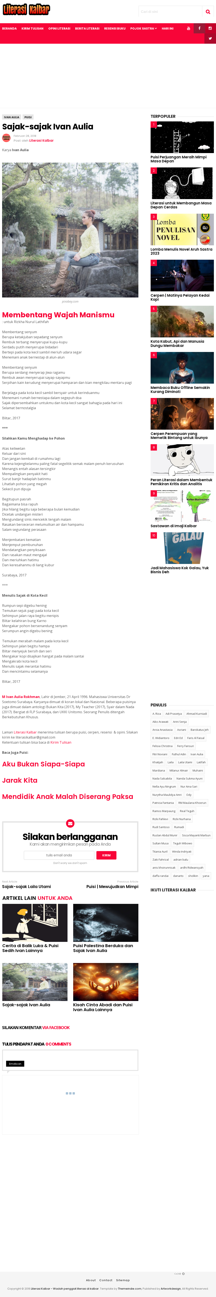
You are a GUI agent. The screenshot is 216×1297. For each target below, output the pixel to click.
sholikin (193, 876)
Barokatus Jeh (200, 730)
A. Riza (157, 714)
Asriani (181, 730)
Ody (189, 795)
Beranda (9, 28)
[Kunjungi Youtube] (188, 28)
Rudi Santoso (161, 827)
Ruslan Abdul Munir (165, 835)
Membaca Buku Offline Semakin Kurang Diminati (180, 389)
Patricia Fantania (163, 803)
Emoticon (15, 1064)
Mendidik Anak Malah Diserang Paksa (67, 796)
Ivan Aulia (11, 117)
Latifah (201, 762)
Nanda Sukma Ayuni (189, 778)
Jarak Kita (20, 780)
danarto (178, 876)
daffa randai (161, 876)
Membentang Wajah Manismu (58, 315)
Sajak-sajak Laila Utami (26, 886)
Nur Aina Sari (189, 786)
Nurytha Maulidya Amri (167, 795)
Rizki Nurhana (182, 819)
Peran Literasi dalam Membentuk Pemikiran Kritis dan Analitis (181, 481)
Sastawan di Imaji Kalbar (174, 525)
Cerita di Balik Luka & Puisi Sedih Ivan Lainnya (30, 948)
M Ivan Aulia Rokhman (21, 696)
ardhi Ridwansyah (191, 867)
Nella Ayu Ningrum (164, 786)
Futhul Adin (179, 754)
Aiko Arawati (160, 722)
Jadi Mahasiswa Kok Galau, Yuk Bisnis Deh (180, 569)
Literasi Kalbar (25, 732)
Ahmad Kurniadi (196, 714)
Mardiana (159, 770)
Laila (171, 762)
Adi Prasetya (174, 714)
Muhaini (198, 770)
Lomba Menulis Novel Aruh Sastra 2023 (181, 251)
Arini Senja (180, 722)
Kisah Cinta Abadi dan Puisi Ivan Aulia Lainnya (102, 1007)
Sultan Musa (161, 843)
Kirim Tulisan (60, 742)
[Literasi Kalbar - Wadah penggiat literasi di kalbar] (26, 14)
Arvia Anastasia (163, 730)
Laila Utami (185, 762)
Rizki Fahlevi (160, 819)
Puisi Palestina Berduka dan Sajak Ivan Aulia (103, 948)
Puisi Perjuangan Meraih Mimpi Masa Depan (179, 159)
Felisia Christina (163, 746)
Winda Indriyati (181, 851)
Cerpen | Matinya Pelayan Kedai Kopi (180, 297)
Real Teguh (187, 811)
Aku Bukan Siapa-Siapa (43, 764)
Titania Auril (160, 851)
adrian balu (180, 859)
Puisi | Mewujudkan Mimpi (112, 886)
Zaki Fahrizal (161, 859)
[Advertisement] (108, 75)
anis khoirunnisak (164, 867)
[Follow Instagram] (210, 28)
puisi (28, 117)
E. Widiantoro (161, 738)
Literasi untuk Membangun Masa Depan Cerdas (181, 205)
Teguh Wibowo (182, 843)
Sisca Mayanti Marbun (196, 835)
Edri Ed (178, 738)
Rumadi (179, 827)
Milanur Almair (179, 770)
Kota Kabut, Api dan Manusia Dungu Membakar (177, 343)
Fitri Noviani (160, 754)
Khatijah (158, 762)
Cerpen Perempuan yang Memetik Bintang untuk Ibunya (179, 435)
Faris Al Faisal (195, 738)
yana (206, 876)
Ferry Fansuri (185, 746)
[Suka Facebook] (199, 28)
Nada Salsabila (162, 778)
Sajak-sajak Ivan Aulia (26, 1004)
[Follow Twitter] (210, 38)
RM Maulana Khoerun (192, 803)
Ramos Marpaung (164, 811)
